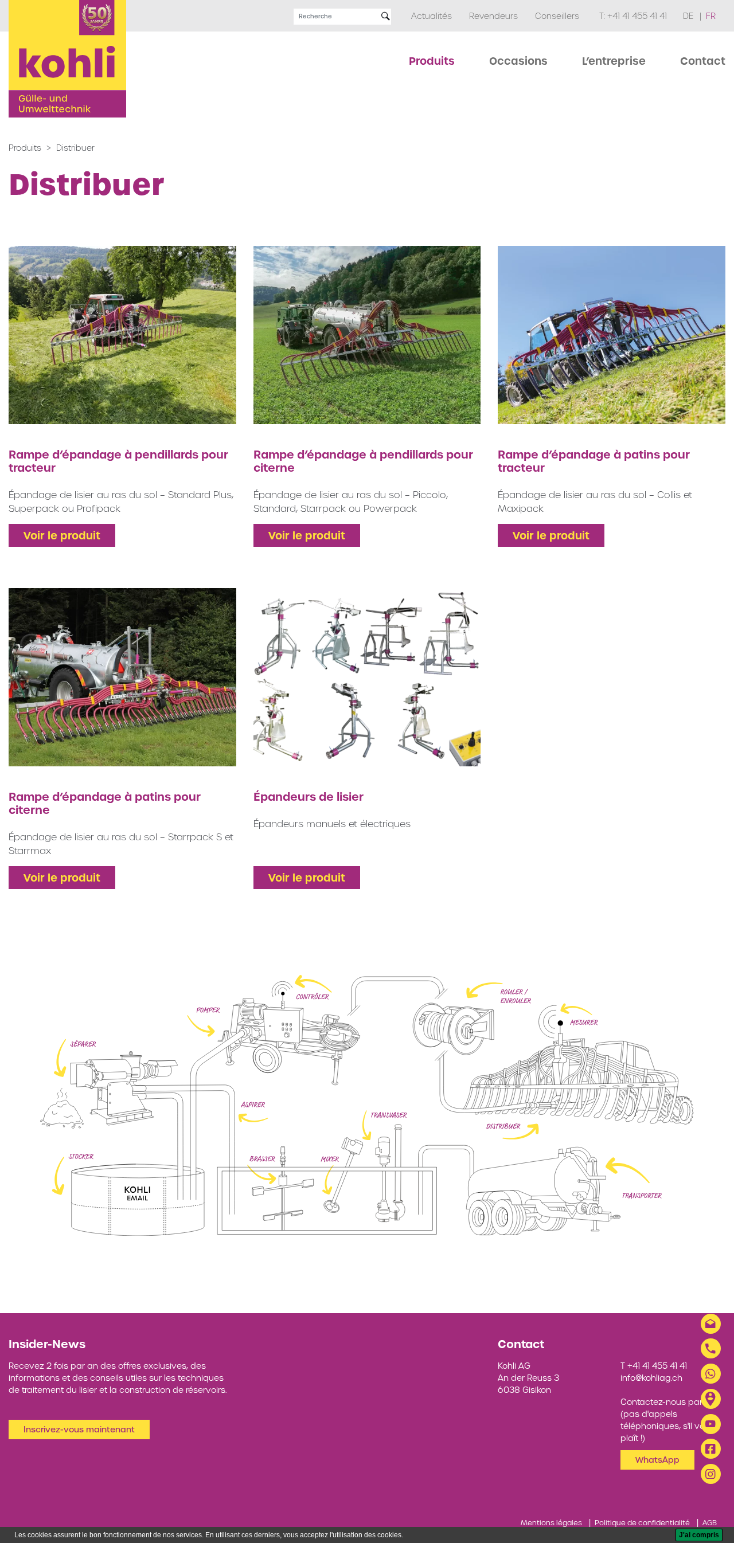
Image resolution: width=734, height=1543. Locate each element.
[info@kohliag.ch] (711, 1324)
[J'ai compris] (699, 1535)
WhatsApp (657, 1460)
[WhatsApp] (711, 1374)
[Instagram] (711, 1474)
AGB (709, 1522)
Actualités (431, 16)
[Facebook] (711, 1449)
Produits (25, 148)
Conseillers (557, 16)
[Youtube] (711, 1424)
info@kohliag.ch (651, 1378)
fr (711, 16)
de (689, 16)
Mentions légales (551, 1522)
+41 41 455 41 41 (637, 16)
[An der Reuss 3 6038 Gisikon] (711, 1399)
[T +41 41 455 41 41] (711, 1348)
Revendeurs (493, 16)
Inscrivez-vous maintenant (79, 1429)
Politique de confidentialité (642, 1522)
